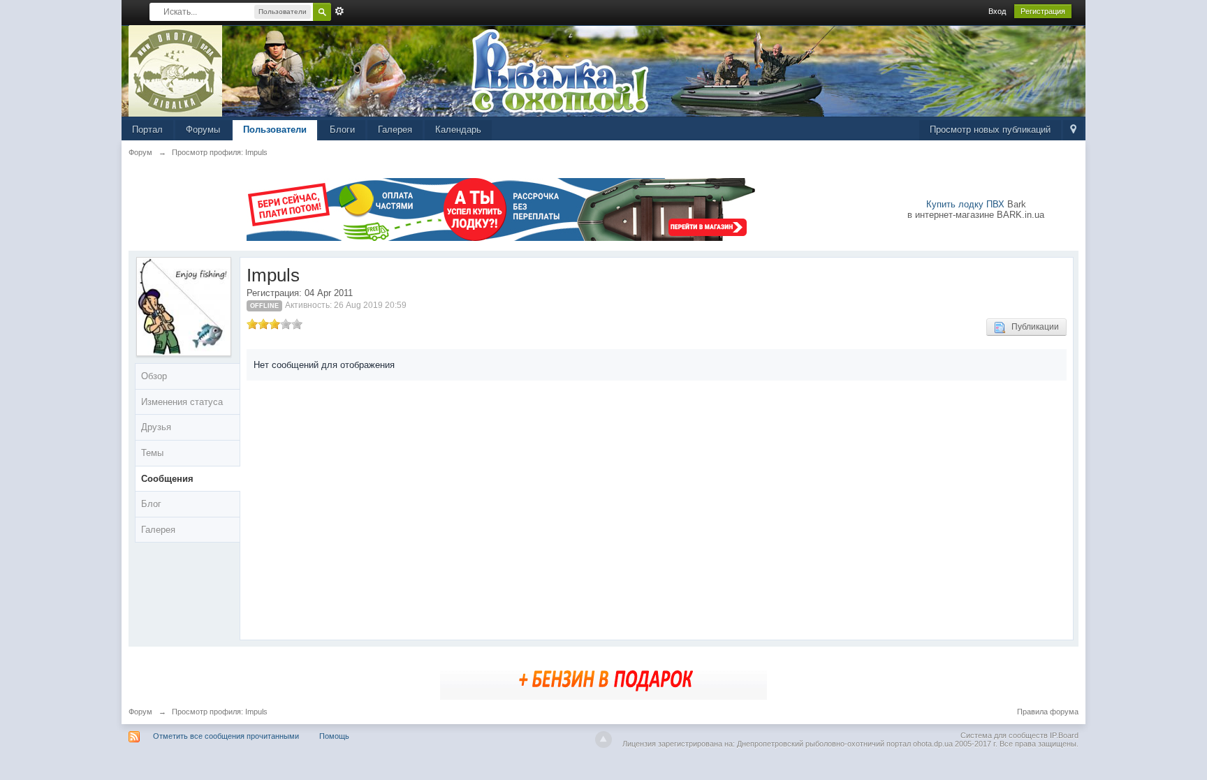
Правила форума (1047, 711)
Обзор (154, 376)
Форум (140, 711)
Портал (147, 129)
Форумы (203, 129)
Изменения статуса (182, 402)
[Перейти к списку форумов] (175, 70)
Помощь (334, 736)
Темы (152, 453)
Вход (997, 11)
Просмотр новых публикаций (990, 129)
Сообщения (167, 478)
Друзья (156, 427)
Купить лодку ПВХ (965, 204)
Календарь (458, 129)
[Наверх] (603, 739)
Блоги (342, 129)
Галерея (395, 129)
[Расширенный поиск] (339, 11)
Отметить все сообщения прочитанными (226, 736)
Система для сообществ (1004, 735)
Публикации (1032, 327)
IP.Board (1064, 735)
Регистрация (1043, 11)
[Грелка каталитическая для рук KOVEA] (603, 677)
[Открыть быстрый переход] (1073, 130)
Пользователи (275, 129)
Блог (151, 504)
